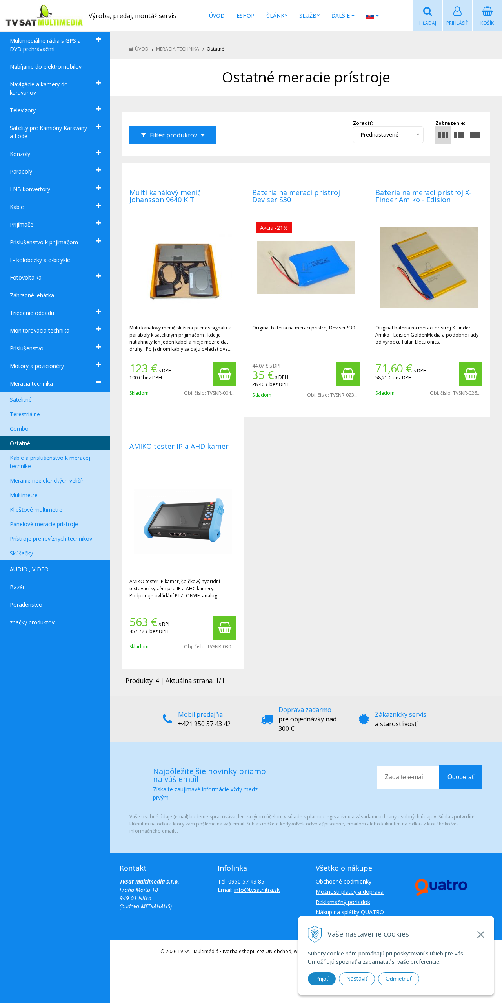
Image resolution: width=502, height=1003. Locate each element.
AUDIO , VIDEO (29, 569)
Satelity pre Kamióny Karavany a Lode (48, 132)
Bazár (17, 587)
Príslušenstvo (27, 348)
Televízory (23, 110)
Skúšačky (21, 553)
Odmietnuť (399, 979)
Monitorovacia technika (39, 330)
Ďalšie (341, 15)
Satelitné (21, 399)
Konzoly (20, 153)
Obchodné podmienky (343, 881)
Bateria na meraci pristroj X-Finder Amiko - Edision (423, 196)
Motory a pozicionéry (37, 366)
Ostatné (20, 443)
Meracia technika (31, 383)
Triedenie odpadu (32, 313)
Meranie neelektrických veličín (47, 480)
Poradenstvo (26, 604)
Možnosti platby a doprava (350, 891)
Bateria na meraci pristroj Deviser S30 (296, 196)
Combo (19, 428)
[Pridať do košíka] (224, 374)
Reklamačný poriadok (343, 902)
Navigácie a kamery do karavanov (39, 88)
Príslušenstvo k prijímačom (44, 242)
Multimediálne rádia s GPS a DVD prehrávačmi (45, 45)
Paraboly (21, 171)
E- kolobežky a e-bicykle (40, 260)
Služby (309, 15)
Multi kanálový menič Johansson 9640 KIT (165, 196)
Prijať (321, 979)
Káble (17, 206)
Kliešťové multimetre (36, 509)
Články (276, 15)
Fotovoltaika (26, 277)
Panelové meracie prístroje (44, 524)
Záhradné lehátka (32, 295)
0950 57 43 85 (246, 881)
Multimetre (24, 495)
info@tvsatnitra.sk (257, 889)
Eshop (245, 15)
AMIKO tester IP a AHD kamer (179, 446)
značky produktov (32, 622)
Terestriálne (25, 414)
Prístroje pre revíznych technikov (51, 538)
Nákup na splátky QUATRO (350, 912)
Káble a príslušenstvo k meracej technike (50, 462)
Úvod (217, 15)
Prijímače (21, 224)
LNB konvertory (30, 189)
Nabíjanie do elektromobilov (46, 66)
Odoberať (460, 777)
